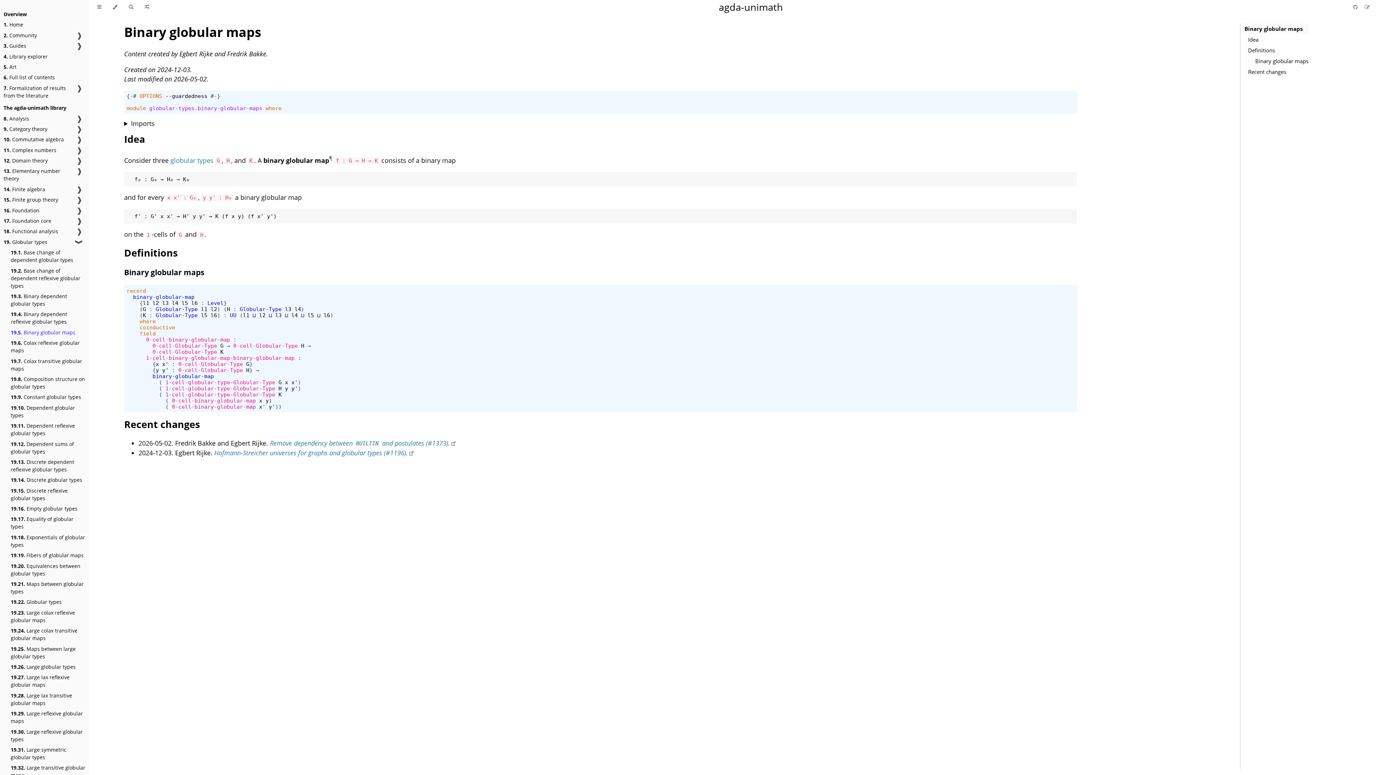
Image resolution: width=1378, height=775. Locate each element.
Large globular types (43, 666)
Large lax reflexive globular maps (40, 681)
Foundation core (27, 220)
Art (10, 67)
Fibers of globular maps (47, 555)
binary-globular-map (163, 297)
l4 (175, 303)
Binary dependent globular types (39, 300)
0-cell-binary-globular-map (188, 340)
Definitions (1261, 50)
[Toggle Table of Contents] (99, 7)
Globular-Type (177, 309)
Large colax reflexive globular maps (43, 616)
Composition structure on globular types (48, 383)
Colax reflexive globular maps (45, 346)
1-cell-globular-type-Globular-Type (220, 382)
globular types (192, 160)
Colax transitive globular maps (46, 365)
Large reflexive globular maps (47, 717)
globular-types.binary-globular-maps (205, 108)
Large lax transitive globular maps (41, 699)
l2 (156, 303)
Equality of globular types (42, 523)
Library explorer (26, 56)
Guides (15, 45)
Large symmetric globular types (38, 753)
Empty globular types (44, 508)
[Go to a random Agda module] (147, 7)
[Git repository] (1356, 7)
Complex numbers (30, 150)
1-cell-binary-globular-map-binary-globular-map (220, 358)
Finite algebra (24, 189)
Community (20, 35)
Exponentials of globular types (48, 541)
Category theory (25, 129)
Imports (143, 123)
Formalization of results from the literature (35, 92)
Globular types (25, 242)
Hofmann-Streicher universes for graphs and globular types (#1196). (311, 452)
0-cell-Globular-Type (185, 346)
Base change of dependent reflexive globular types (45, 278)
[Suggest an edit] (1367, 7)
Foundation (21, 210)
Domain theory (26, 160)
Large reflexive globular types (47, 735)
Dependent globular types (43, 411)
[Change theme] (115, 7)
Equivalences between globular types (45, 570)
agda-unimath (751, 7)
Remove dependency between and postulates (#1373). (360, 443)
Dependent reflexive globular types (43, 429)
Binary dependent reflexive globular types (39, 318)
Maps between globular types (47, 588)
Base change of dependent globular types (42, 256)
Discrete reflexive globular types (39, 494)
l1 (146, 303)
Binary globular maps (43, 332)
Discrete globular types (46, 479)
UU (233, 315)
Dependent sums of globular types (42, 448)
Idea (1253, 39)
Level (215, 303)
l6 (194, 303)
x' (165, 364)
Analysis (16, 118)
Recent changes (1267, 71)
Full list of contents (29, 77)
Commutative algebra (34, 139)
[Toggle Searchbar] (131, 7)
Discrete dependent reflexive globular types (42, 466)
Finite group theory (31, 199)
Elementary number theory (32, 175)
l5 (185, 303)
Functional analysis (31, 231)
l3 (165, 303)
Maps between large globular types (43, 652)
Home (13, 24)
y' (165, 370)
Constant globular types (46, 397)
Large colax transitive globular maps (44, 634)
